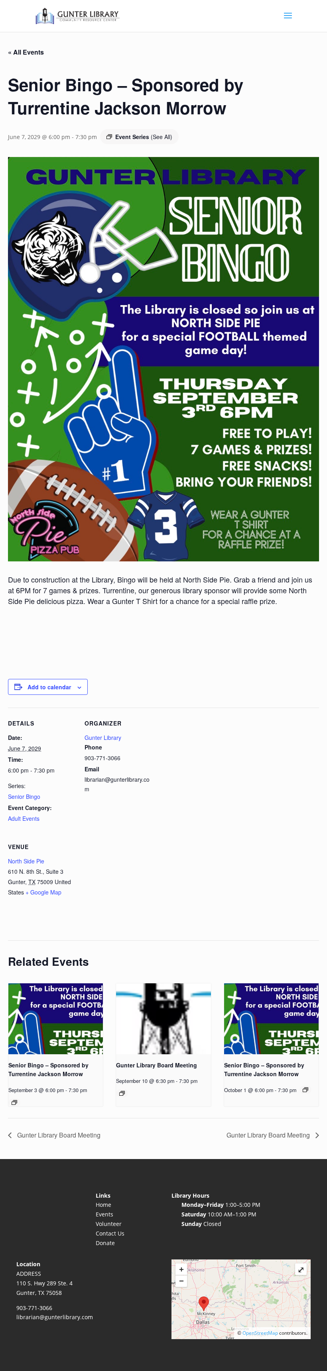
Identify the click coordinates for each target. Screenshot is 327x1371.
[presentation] (55, 1018)
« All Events (26, 52)
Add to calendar (49, 687)
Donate (105, 1243)
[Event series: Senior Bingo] (14, 1102)
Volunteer (109, 1224)
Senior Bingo (24, 796)
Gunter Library (103, 737)
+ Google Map (43, 892)
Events (104, 1214)
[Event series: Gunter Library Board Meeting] (122, 1093)
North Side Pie (26, 861)
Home (103, 1204)
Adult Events (23, 818)
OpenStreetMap (260, 1333)
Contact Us (110, 1233)
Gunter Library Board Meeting (156, 1065)
